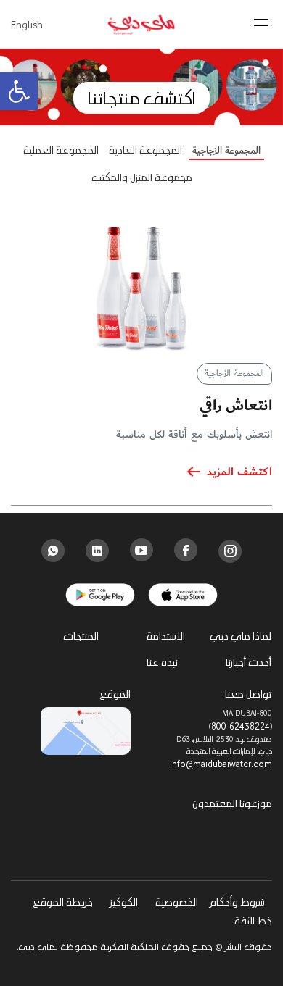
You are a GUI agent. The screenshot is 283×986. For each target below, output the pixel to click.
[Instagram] (230, 551)
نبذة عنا (162, 661)
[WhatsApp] (53, 551)
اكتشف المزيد (239, 472)
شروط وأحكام (236, 901)
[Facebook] (186, 550)
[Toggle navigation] (262, 18)
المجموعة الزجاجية (226, 151)
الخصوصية (176, 901)
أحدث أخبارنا (248, 661)
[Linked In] (97, 551)
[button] (19, 91)
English (27, 24)
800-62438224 (240, 726)
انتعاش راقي (236, 405)
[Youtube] (141, 550)
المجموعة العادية (145, 150)
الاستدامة (166, 635)
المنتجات (81, 635)
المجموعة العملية (61, 150)
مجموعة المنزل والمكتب (141, 178)
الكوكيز (124, 901)
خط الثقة (253, 920)
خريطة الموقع (63, 901)
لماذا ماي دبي (240, 635)
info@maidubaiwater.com (221, 763)
